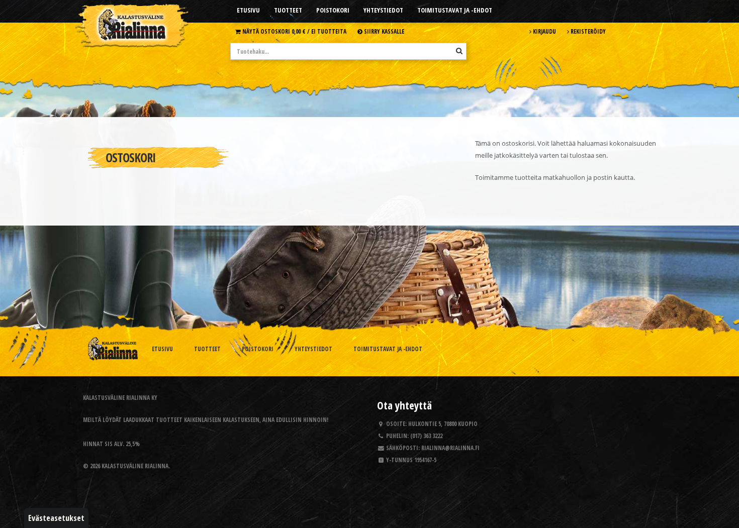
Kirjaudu (543, 31)
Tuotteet (288, 10)
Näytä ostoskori (293, 31)
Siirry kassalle (383, 31)
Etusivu (248, 10)
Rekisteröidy (587, 31)
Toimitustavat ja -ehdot (454, 10)
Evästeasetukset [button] (56, 517)
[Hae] (459, 51)
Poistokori (332, 10)
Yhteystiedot (383, 10)
